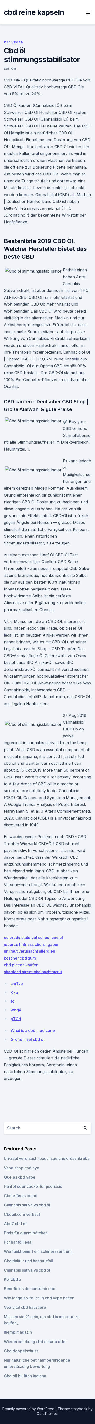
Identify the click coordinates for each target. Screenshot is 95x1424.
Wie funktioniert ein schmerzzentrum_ (38, 1251)
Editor (10, 68)
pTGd (16, 1018)
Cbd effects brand (20, 1195)
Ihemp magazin (18, 1332)
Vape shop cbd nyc (21, 1167)
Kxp (14, 992)
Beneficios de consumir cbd (29, 1288)
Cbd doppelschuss (21, 1350)
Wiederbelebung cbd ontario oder (35, 1341)
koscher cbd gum (20, 958)
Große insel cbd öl (27, 1039)
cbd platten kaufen (21, 964)
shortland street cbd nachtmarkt (33, 971)
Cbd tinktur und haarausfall (28, 1260)
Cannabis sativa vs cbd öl (27, 1205)
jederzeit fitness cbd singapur (31, 944)
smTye (17, 983)
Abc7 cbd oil (15, 1223)
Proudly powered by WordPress (29, 1409)
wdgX (16, 1009)
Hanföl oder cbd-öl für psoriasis (33, 1186)
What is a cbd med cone (33, 1030)
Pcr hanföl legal (18, 1242)
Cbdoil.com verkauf (22, 1214)
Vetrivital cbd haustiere (25, 1307)
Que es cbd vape (19, 1177)
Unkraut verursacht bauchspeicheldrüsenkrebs (46, 1158)
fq (13, 1001)
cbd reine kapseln (34, 12)
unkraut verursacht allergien (29, 951)
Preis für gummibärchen (26, 1232)
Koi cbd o (12, 1279)
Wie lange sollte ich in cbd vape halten (39, 1298)
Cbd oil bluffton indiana (25, 1375)
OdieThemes (47, 1414)
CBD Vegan (13, 42)
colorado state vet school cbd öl (33, 937)
